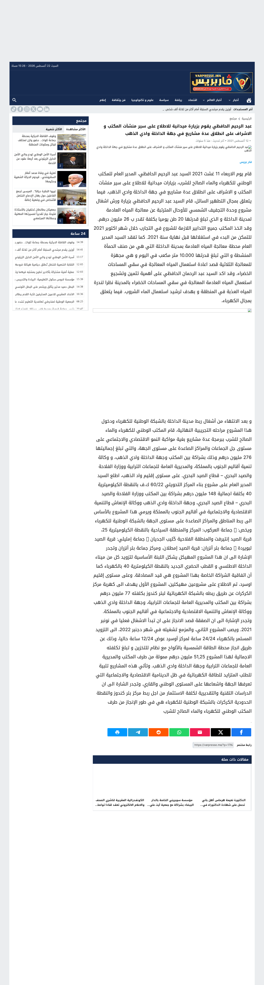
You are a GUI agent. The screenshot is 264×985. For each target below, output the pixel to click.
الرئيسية (249, 100)
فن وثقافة (118, 100)
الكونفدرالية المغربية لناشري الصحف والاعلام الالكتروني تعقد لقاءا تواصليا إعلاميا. (119, 805)
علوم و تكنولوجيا (142, 100)
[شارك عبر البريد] (200, 732)
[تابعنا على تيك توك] (13, 109)
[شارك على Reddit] (158, 732)
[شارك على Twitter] (221, 732)
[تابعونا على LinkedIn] (46, 109)
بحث (14, 100)
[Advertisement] (132, 31)
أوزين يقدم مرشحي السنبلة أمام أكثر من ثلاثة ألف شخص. (198, 109)
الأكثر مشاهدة (76, 129)
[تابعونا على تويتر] (33, 109)
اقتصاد (192, 100)
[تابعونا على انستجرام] (26, 109)
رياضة (178, 100)
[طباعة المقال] (117, 732)
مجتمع (233, 118)
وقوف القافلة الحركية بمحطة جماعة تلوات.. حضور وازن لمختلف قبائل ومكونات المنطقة (37, 140)
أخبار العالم (214, 100)
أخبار (236, 100)
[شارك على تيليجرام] (138, 732)
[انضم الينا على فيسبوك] (19, 109)
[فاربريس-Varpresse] (132, 82)
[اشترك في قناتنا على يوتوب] (39, 109)
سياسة (164, 100)
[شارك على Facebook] (241, 732)
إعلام (103, 100)
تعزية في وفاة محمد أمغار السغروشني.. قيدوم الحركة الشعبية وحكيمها (35, 177)
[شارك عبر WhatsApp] (179, 732)
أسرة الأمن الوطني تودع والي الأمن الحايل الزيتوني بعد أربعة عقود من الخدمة (35, 159)
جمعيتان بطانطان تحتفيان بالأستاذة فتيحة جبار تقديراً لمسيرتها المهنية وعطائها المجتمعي (35, 214)
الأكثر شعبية (54, 129)
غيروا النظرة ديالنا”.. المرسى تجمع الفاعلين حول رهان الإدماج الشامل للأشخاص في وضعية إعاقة (36, 195)
